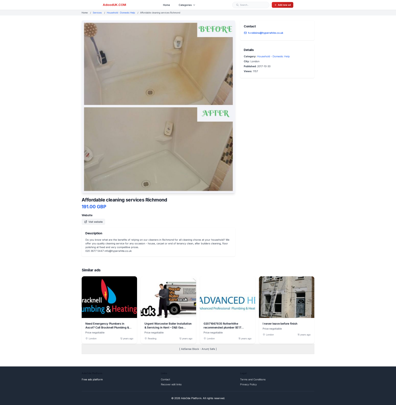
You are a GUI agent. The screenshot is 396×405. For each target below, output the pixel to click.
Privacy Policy (248, 384)
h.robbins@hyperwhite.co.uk (265, 32)
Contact (165, 379)
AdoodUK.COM (114, 5)
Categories (185, 5)
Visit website (95, 221)
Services (97, 12)
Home (166, 5)
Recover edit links (171, 384)
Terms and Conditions (253, 379)
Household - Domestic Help (121, 12)
